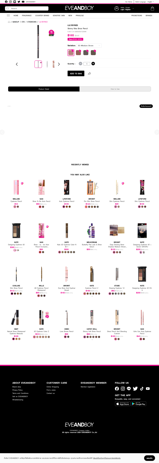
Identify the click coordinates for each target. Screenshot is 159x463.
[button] (152, 8)
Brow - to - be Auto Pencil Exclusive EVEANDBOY (41, 246)
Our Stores (128, 2)
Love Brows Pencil (66, 331)
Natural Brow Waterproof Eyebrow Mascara (16, 332)
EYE (23, 22)
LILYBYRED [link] (43, 22)
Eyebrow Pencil (16, 201)
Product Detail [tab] (44, 89)
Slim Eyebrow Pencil (116, 201)
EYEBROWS (31, 22)
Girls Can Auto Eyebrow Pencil (142, 332)
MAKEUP (16, 22)
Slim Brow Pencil (16, 288)
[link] (9, 22)
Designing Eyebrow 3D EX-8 (142, 289)
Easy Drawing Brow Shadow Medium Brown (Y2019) (117, 246)
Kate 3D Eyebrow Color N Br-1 (66, 246)
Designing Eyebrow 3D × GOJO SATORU (142, 246)
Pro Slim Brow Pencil (92, 201)
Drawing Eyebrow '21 (117, 288)
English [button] (150, 2)
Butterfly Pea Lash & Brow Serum (92, 246)
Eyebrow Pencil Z (91, 288)
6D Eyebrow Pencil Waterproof (41, 289)
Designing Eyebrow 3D (16, 245)
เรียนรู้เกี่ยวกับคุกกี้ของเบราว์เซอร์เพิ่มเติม (107, 458)
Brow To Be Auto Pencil (41, 201)
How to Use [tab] (115, 89)
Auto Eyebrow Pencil (66, 201)
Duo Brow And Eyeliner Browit (66, 289)
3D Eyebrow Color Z (41, 331)
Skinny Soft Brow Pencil (92, 331)
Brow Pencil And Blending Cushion (117, 332)
